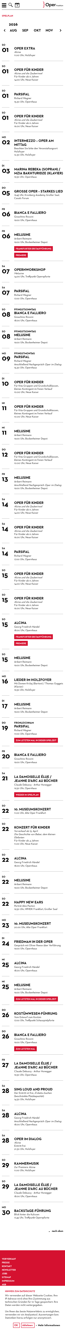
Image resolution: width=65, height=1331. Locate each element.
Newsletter (9, 1270)
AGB (4, 1285)
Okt (37, 30)
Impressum (8, 1281)
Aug (13, 30)
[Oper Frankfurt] (53, 7)
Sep (25, 30)
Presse (6, 1263)
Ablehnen (27, 1325)
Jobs (4, 1274)
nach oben (56, 1231)
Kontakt (7, 1266)
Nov (49, 30)
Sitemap (6, 1277)
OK (16, 1325)
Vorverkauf (9, 1259)
